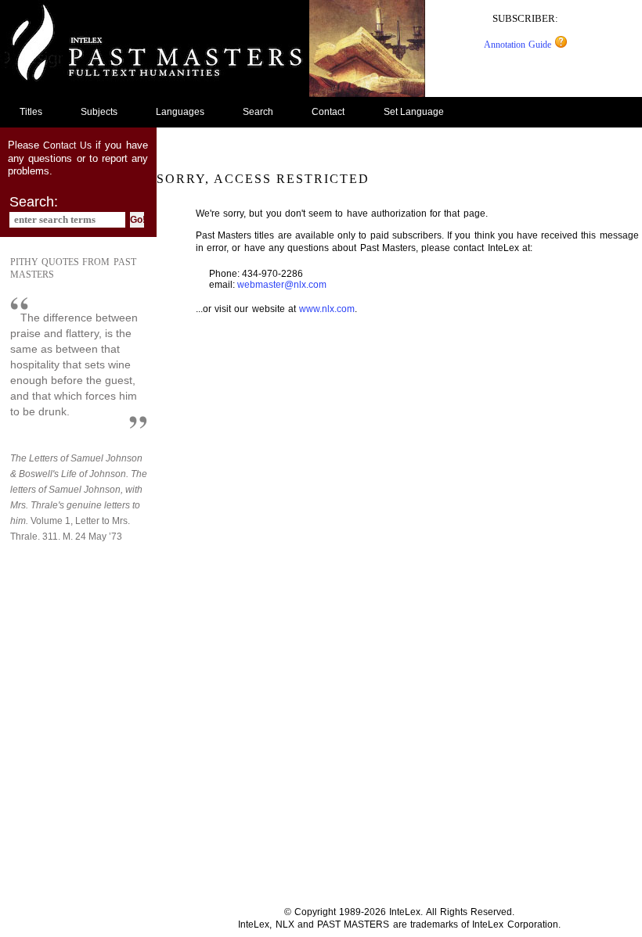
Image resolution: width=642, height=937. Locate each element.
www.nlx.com (327, 308)
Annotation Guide (519, 44)
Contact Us (67, 145)
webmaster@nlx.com (281, 284)
